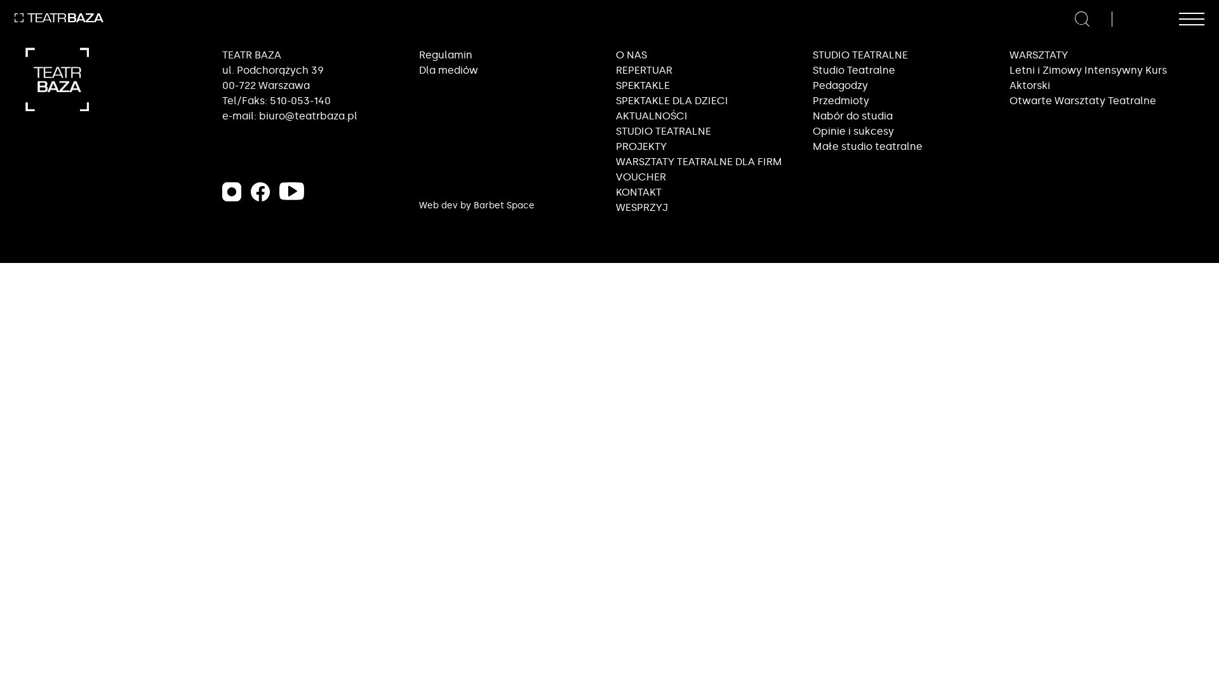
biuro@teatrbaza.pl (308, 116)
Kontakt (639, 192)
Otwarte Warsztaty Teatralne (1082, 101)
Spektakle (643, 85)
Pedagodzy (840, 85)
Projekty (641, 146)
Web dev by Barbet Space (477, 205)
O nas (631, 55)
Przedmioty (841, 101)
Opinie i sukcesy (853, 131)
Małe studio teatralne (868, 146)
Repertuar (644, 70)
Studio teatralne (663, 131)
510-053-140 (300, 101)
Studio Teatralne (854, 70)
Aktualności (652, 116)
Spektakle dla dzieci (672, 101)
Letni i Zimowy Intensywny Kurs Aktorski (1088, 77)
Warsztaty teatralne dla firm (699, 162)
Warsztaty (1038, 55)
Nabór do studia (853, 116)
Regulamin (445, 55)
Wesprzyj (642, 207)
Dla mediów (448, 70)
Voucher (641, 177)
